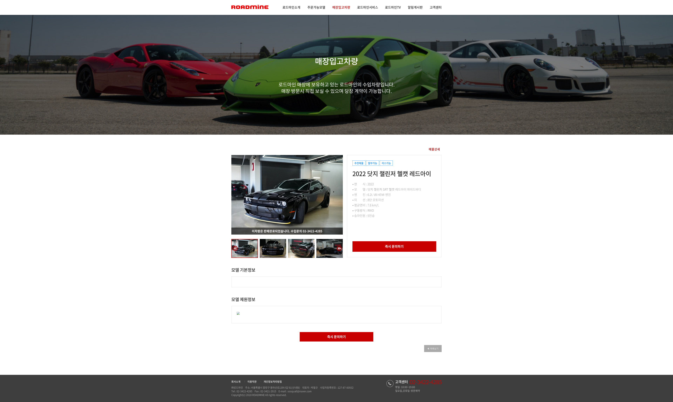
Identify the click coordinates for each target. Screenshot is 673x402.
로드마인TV (393, 7)
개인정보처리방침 (273, 381)
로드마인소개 (291, 7)
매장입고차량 (341, 7)
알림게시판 (415, 7)
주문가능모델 (316, 7)
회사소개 (235, 381)
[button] (237, 194)
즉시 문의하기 (394, 246)
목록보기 (433, 348)
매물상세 (434, 149)
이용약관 (252, 381)
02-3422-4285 (244, 391)
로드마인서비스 (367, 7)
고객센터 (436, 7)
